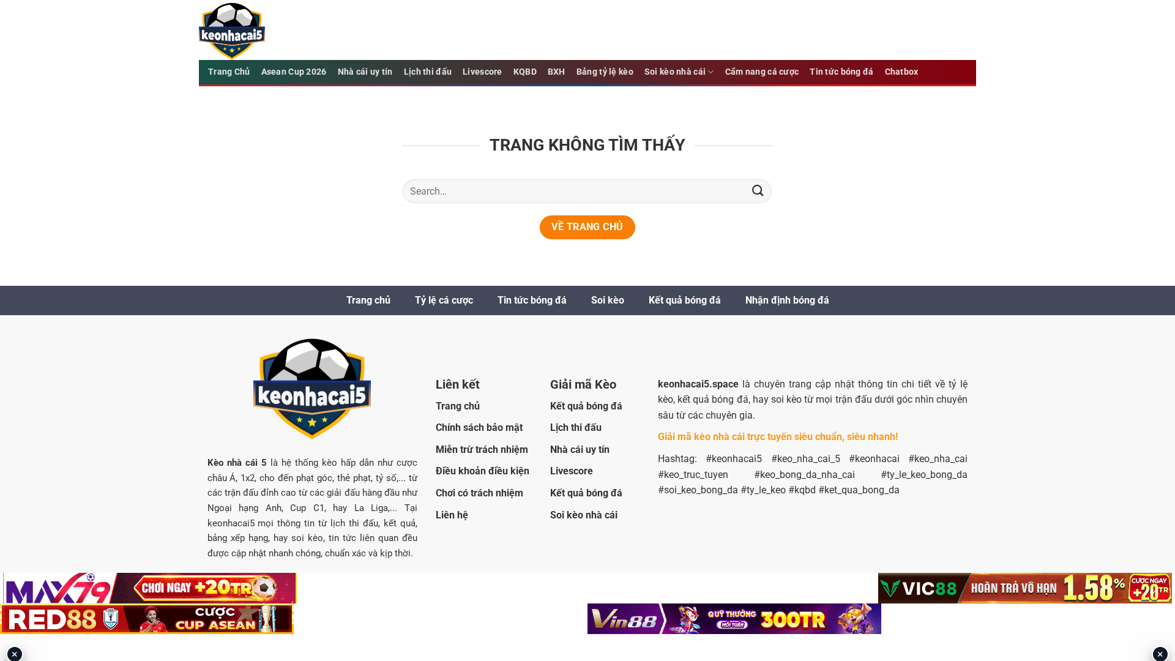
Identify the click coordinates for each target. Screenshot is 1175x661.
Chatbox (902, 72)
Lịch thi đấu (428, 72)
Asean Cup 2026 (294, 72)
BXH (556, 72)
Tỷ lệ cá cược (444, 300)
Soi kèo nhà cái (675, 72)
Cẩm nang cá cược (762, 72)
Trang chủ (368, 300)
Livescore (482, 72)
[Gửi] (757, 191)
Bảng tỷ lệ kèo (604, 72)
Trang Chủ (229, 72)
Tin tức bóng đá (841, 72)
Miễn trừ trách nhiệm (482, 449)
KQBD (525, 72)
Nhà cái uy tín (365, 72)
